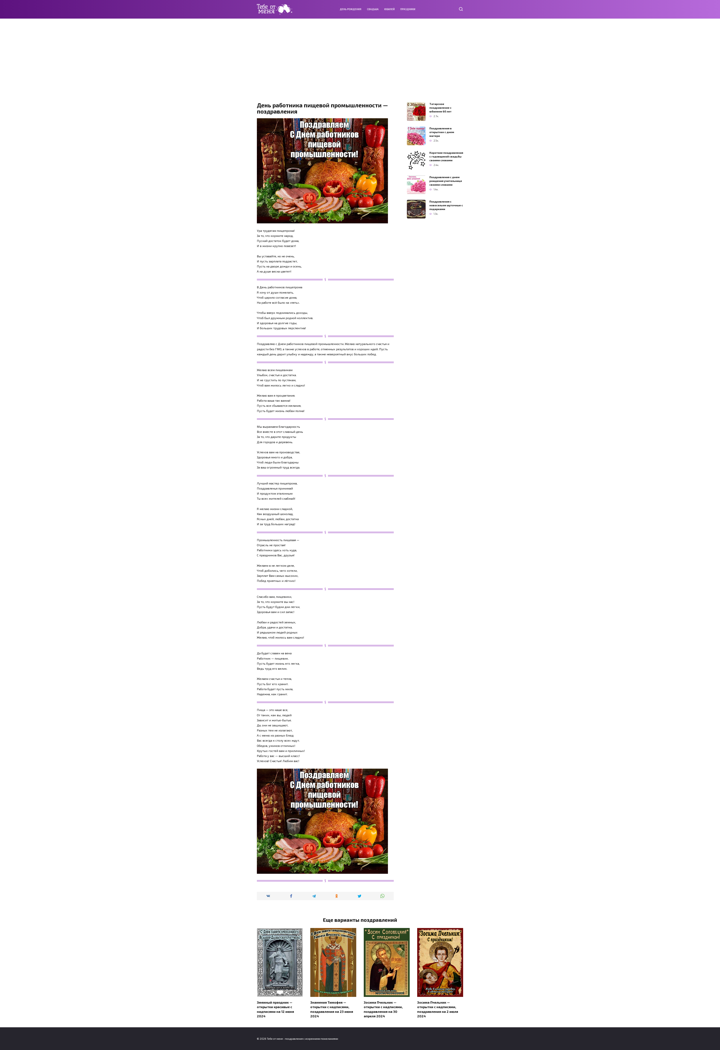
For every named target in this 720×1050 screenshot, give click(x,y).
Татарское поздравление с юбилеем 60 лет (440, 107)
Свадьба (373, 9)
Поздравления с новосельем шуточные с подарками (446, 205)
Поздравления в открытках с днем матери (441, 132)
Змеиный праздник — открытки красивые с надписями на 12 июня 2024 (275, 1009)
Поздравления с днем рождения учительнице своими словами (445, 181)
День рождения (350, 9)
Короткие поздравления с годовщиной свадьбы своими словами (446, 156)
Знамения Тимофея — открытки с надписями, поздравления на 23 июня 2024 (331, 1009)
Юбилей (389, 9)
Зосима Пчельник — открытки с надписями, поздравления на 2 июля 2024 (437, 1009)
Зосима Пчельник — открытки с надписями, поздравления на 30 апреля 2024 (383, 1009)
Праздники (407, 9)
